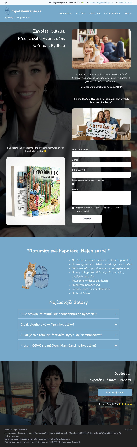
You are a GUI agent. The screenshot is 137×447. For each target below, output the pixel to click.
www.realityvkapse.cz (36, 433)
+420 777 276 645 (125, 2)
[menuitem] (66, 13)
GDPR (129, 429)
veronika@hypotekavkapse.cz (101, 2)
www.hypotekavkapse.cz (15, 433)
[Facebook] (5, 2)
